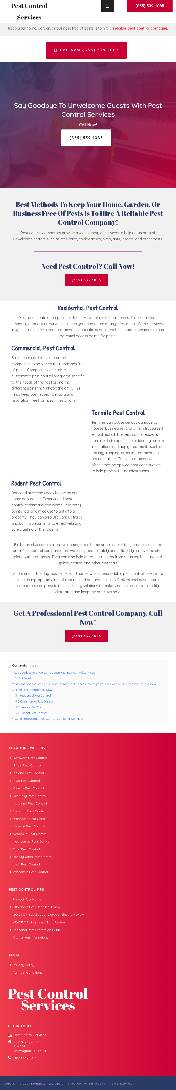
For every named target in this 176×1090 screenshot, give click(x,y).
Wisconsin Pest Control (30, 872)
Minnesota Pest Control (30, 819)
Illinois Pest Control (27, 765)
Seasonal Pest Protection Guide (37, 930)
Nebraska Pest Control (30, 834)
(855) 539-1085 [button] (149, 5)
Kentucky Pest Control (30, 796)
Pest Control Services (85, 1083)
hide (33, 665)
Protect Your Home (27, 899)
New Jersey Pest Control (31, 841)
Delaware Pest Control (30, 758)
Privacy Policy (23, 965)
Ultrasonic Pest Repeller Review (36, 907)
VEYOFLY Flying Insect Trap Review (39, 922)
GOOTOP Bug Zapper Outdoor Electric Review (48, 914)
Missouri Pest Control (29, 826)
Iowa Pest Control (26, 781)
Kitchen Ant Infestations (30, 937)
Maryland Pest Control (30, 803)
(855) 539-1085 (25, 1058)
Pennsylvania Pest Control (32, 857)
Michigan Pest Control (29, 811)
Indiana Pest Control (28, 773)
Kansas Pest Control (28, 788)
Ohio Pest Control (26, 849)
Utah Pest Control (26, 864)
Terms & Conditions (27, 972)
